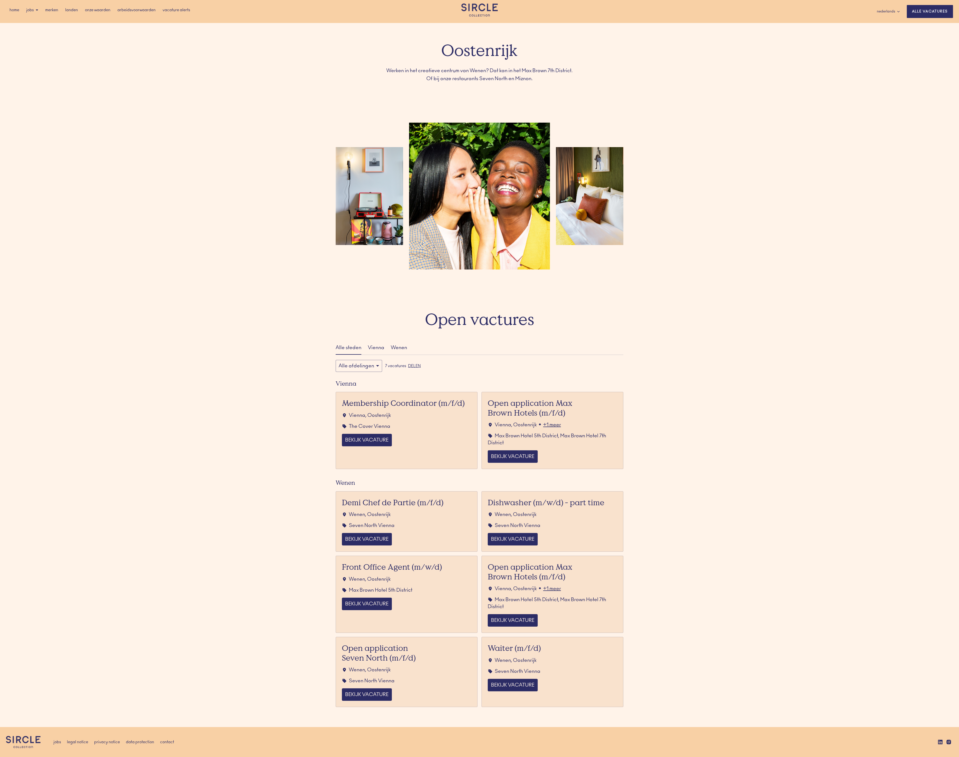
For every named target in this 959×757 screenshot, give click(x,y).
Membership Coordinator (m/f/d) (403, 403)
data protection (140, 742)
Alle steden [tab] (348, 347)
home (14, 10)
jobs (57, 742)
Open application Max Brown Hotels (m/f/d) (530, 407)
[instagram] (949, 742)
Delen (414, 366)
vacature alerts (176, 10)
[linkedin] (940, 742)
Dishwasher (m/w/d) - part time (546, 502)
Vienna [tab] (376, 347)
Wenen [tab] (399, 347)
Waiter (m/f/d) (514, 648)
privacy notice (107, 742)
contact (167, 742)
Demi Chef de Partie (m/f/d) (392, 502)
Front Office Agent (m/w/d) (392, 566)
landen (71, 10)
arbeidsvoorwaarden (136, 10)
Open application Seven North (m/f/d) (379, 652)
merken (51, 10)
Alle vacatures (930, 11)
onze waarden (97, 10)
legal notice (77, 742)
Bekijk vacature (367, 440)
